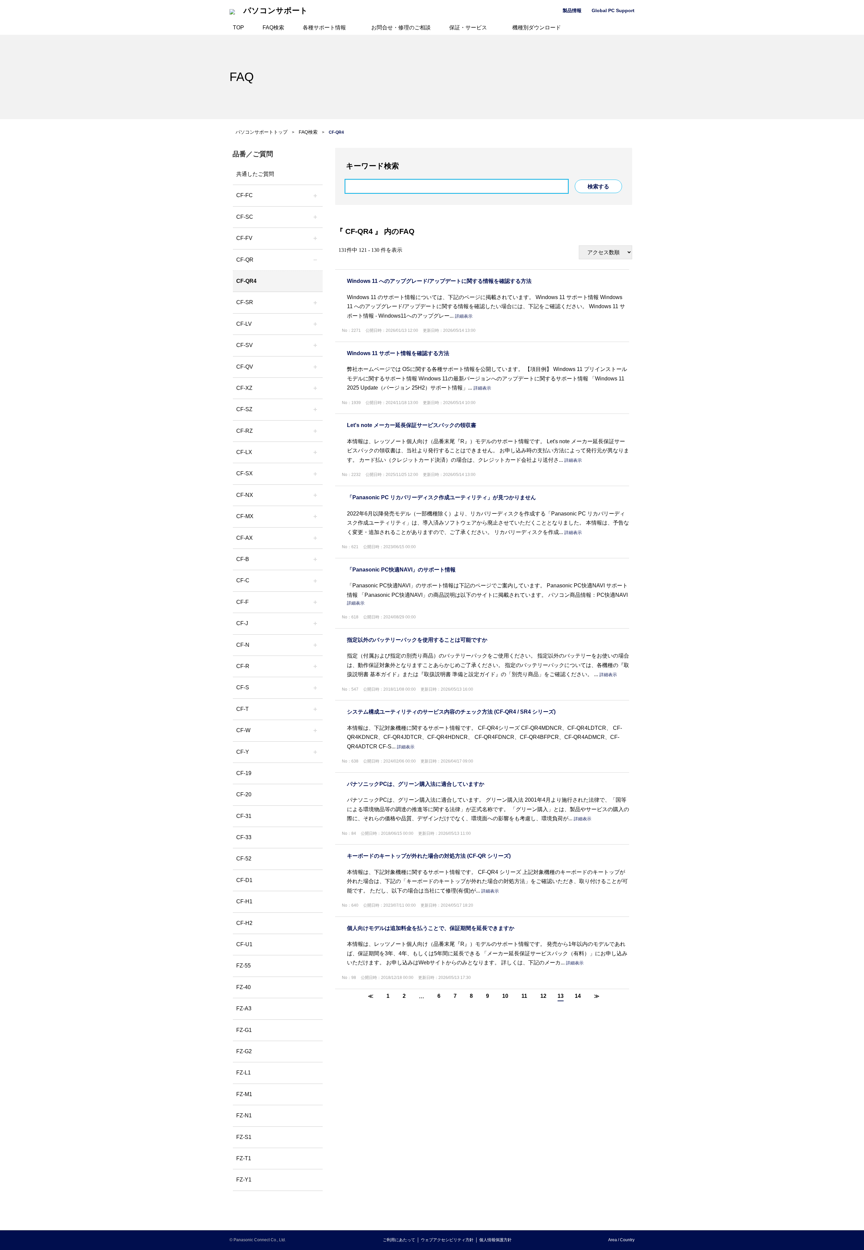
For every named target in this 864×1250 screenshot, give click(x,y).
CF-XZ (244, 388)
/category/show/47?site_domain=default (315, 623)
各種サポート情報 (324, 27)
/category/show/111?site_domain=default (315, 388)
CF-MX (244, 516)
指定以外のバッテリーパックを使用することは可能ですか (417, 640)
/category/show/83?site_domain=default (315, 473)
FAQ (242, 77)
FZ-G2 (244, 1051)
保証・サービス (468, 27)
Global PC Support (613, 10)
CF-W (243, 730)
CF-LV (244, 324)
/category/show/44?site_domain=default (315, 559)
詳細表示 (464, 316)
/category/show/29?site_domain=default (315, 324)
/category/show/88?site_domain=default (315, 409)
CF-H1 (244, 901)
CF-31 (243, 816)
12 (543, 996)
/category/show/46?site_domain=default (315, 602)
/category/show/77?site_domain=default (315, 345)
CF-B (242, 559)
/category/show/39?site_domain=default (315, 516)
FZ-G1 (244, 1030)
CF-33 (243, 837)
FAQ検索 (273, 27)
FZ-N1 (244, 1115)
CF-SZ (244, 409)
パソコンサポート (275, 11)
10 (505, 996)
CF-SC (244, 217)
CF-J (242, 623)
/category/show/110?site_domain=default (315, 260)
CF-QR (244, 260)
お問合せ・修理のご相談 (401, 27)
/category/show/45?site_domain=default (315, 580)
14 (578, 996)
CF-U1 (244, 944)
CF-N (242, 645)
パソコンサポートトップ (262, 132)
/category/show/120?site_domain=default (315, 195)
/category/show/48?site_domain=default (315, 645)
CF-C (242, 580)
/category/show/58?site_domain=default (315, 367)
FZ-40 (243, 987)
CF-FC (244, 195)
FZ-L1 (243, 1072)
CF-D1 (244, 880)
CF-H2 (244, 923)
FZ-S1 (243, 1137)
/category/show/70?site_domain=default (315, 687)
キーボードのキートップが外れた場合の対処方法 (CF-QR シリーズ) (429, 856)
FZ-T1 (243, 1158)
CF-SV (244, 345)
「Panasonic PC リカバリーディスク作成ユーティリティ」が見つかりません (441, 497)
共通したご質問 (255, 174)
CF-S (242, 687)
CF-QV (244, 367)
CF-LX (244, 452)
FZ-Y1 (243, 1179)
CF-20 (243, 794)
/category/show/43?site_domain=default (315, 538)
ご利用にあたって (399, 1240)
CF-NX (244, 495)
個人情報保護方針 (495, 1240)
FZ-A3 (243, 1008)
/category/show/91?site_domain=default (315, 709)
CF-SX (244, 473)
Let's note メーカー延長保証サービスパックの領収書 (411, 425)
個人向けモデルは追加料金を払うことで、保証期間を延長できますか (430, 928)
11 (524, 996)
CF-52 (243, 858)
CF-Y (242, 752)
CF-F (242, 602)
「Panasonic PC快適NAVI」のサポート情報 (401, 570)
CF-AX (244, 538)
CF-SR (244, 302)
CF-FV (244, 238)
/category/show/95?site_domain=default (315, 730)
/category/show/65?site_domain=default (315, 431)
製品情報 (572, 10)
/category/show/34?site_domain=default (315, 452)
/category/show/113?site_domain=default (315, 752)
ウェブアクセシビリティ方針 (447, 1240)
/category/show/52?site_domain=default (315, 495)
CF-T (242, 709)
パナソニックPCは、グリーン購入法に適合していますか (415, 784)
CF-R (242, 666)
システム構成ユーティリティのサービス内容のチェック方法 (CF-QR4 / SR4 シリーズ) (451, 712)
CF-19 (243, 773)
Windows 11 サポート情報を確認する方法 (398, 353)
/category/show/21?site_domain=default (315, 238)
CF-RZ (244, 431)
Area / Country (621, 1240)
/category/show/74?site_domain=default (315, 302)
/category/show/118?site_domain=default (315, 217)
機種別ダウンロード (536, 27)
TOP (238, 27)
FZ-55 (243, 965)
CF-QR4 (246, 281)
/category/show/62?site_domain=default (315, 666)
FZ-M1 (244, 1094)
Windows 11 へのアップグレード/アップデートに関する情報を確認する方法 (439, 281)
